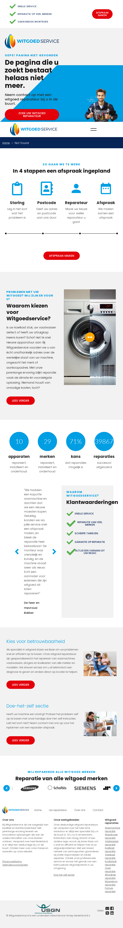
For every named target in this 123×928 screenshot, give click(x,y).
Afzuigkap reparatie (110, 876)
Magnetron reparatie (111, 883)
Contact (98, 810)
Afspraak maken (102, 14)
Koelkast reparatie (110, 849)
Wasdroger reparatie (111, 836)
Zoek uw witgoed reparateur (32, 114)
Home (6, 143)
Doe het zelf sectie (64, 875)
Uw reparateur (58, 810)
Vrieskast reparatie (110, 856)
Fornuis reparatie (110, 890)
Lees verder (20, 401)
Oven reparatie (110, 869)
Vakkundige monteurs (33, 21)
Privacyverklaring (12, 861)
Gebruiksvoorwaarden (15, 864)
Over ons (79, 810)
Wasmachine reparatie (112, 829)
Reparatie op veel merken (35, 14)
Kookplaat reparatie (111, 863)
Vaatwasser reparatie (112, 843)
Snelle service (27, 6)
